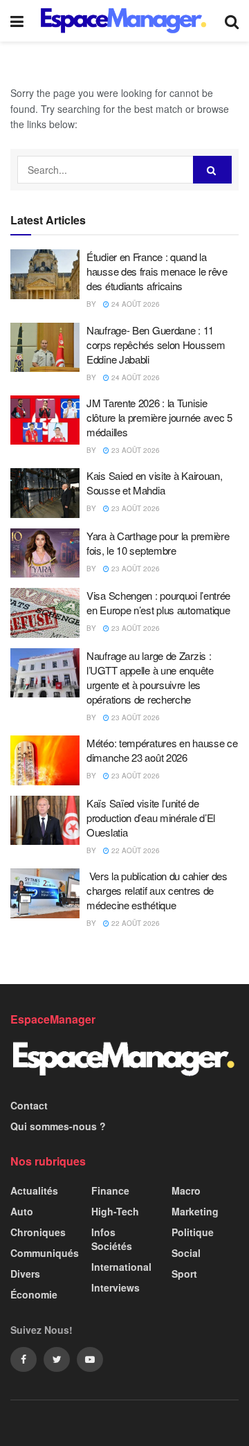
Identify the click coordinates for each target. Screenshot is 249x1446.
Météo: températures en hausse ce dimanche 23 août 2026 (161, 750)
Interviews (115, 1287)
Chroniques (38, 1232)
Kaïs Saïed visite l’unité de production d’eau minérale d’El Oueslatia (150, 817)
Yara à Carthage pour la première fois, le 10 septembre (157, 542)
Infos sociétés (111, 1239)
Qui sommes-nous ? (58, 1126)
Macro (186, 1190)
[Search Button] (212, 170)
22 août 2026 (134, 850)
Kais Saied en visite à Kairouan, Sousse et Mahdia (154, 482)
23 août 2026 (134, 450)
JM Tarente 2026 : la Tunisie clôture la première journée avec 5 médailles (159, 417)
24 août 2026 (134, 304)
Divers (25, 1273)
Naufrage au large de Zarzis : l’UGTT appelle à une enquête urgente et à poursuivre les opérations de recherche (150, 677)
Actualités (34, 1190)
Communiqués (44, 1253)
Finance (110, 1190)
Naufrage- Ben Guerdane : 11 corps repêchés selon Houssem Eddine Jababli (155, 344)
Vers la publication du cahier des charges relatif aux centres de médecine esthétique (157, 890)
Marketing (195, 1211)
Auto (21, 1211)
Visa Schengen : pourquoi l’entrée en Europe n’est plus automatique (158, 602)
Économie (33, 1294)
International (121, 1267)
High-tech (115, 1211)
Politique (193, 1232)
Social (186, 1253)
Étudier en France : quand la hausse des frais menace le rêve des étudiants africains (157, 271)
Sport (184, 1273)
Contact (29, 1105)
